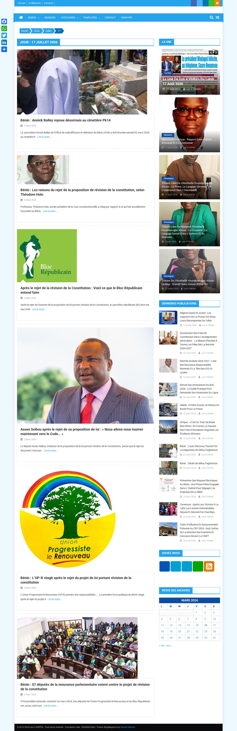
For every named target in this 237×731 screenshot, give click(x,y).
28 (188, 637)
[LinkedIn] (4, 42)
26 (171, 637)
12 (171, 625)
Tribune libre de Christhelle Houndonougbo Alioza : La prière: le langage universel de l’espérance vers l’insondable (187, 187)
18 (162, 631)
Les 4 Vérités (193, 89)
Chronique (168, 178)
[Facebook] (4, 21)
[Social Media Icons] (164, 566)
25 (162, 637)
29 (197, 637)
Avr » (169, 645)
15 (197, 625)
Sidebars (49, 17)
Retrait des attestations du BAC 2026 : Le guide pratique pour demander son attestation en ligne (199, 389)
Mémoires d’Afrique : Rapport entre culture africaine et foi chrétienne (187, 141)
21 (188, 631)
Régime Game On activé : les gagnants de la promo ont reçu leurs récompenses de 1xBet (197, 317)
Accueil (21, 3)
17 (214, 625)
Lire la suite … (44, 136)
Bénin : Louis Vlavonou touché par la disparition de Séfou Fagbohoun (199, 448)
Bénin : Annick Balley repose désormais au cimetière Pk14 (65, 120)
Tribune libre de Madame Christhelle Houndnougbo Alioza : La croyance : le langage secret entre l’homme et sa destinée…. (184, 232)
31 (214, 637)
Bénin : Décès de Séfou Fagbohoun (199, 463)
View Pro (126, 17)
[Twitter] (4, 35)
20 (179, 631)
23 (205, 631)
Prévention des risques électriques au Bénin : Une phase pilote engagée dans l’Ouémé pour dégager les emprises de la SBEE (199, 486)
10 (214, 619)
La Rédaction (35, 3)
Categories (68, 17)
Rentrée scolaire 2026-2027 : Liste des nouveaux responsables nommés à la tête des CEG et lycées (198, 367)
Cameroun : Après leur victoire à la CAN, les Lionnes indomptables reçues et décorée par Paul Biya (199, 508)
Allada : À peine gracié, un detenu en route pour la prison (199, 407)
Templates (90, 17)
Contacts (48, 3)
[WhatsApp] (4, 28)
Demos (32, 17)
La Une (168, 73)
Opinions (168, 135)
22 (197, 631)
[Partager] (4, 49)
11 (162, 625)
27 (179, 637)
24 (214, 631)
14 (188, 625)
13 (179, 625)
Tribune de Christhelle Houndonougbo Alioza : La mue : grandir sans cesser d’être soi (188, 282)
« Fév (162, 645)
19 (171, 631)
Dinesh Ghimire (128, 727)
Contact (110, 17)
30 (205, 637)
